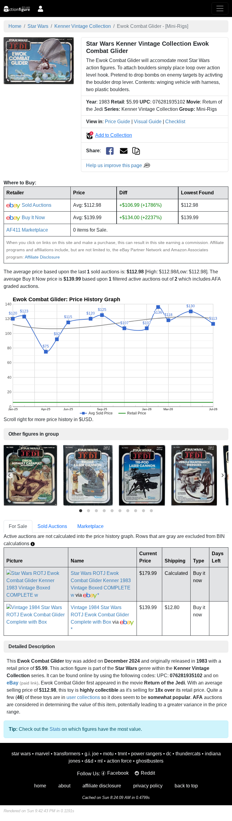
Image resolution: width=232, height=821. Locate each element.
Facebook (118, 773)
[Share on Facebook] (110, 151)
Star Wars (37, 26)
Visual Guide (148, 121)
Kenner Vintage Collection (82, 26)
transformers (67, 753)
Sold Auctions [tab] (52, 526)
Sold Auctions (36, 205)
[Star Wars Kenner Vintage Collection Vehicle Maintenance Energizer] (194, 475)
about (64, 785)
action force (119, 760)
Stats (55, 729)
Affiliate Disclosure (42, 257)
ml (100, 760)
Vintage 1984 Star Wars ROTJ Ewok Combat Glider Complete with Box (100, 615)
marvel (42, 753)
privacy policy (148, 785)
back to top (186, 785)
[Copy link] (136, 150)
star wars (21, 753)
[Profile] (40, 8)
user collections (83, 697)
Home (14, 26)
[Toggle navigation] (219, 8)
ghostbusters (149, 760)
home (40, 785)
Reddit (148, 773)
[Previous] (10, 475)
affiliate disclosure (101, 785)
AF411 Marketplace (27, 229)
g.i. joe (92, 753)
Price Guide (117, 121)
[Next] (222, 475)
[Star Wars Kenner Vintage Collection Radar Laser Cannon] (88, 475)
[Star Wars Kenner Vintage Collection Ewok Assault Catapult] (30, 475)
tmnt (122, 753)
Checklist (175, 121)
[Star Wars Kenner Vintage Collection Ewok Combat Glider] (39, 60)
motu (108, 753)
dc (168, 753)
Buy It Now (33, 217)
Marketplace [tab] (90, 526)
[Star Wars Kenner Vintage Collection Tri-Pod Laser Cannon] (142, 475)
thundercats (188, 753)
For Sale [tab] (18, 526)
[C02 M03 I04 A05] (116, 475)
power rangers (146, 753)
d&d (89, 760)
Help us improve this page (114, 165)
